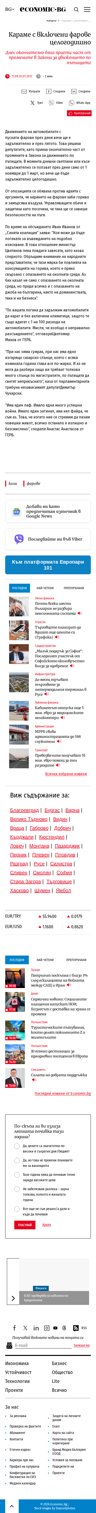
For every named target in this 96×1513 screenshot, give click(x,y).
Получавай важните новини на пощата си (47, 1338)
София (64, 872)
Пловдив (65, 854)
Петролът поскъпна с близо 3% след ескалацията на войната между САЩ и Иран (59, 980)
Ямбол (63, 890)
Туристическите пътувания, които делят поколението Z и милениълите (58, 1032)
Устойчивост (18, 1372)
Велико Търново (29, 819)
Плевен (40, 854)
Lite (56, 1381)
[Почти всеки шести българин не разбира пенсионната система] (19, 606)
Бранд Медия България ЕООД (69, 1452)
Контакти (16, 1439)
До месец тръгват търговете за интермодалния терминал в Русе (60, 687)
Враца (17, 828)
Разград (19, 863)
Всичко (59, 1390)
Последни (19, 588)
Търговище (59, 881)
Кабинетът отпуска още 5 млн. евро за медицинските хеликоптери (59, 713)
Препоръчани (74, 588)
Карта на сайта (63, 1433)
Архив (46, 1225)
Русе (39, 863)
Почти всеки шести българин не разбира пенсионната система (56, 608)
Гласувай (25, 1225)
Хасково (19, 890)
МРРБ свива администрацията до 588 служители (58, 736)
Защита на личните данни (66, 1418)
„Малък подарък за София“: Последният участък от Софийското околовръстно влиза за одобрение (59, 658)
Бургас (52, 810)
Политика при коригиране (62, 1441)
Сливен (18, 872)
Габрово (39, 828)
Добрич (62, 828)
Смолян (42, 872)
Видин (60, 819)
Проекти (14, 1390)
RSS (84, 1328)
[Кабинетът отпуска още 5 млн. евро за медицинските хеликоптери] (19, 711)
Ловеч (17, 846)
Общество (62, 1372)
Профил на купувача (24, 1466)
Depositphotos (65, 1508)
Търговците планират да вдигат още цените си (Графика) (58, 632)
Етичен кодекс (20, 1450)
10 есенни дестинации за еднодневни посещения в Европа (59, 1053)
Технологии (17, 1381)
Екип (56, 1426)
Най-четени (45, 588)
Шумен (42, 890)
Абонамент (17, 1433)
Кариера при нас (22, 1460)
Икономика (17, 1363)
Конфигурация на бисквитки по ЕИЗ (23, 1475)
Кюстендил (51, 837)
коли (13, 483)
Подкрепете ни (63, 1466)
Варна (72, 810)
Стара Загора (25, 881)
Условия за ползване (67, 1460)
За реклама (18, 1416)
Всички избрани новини (66, 774)
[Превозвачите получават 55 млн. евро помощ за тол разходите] (19, 758)
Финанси (40, 1288)
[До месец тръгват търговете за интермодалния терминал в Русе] (19, 682)
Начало (51, 20)
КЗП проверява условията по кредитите (46, 1298)
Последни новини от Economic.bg (63, 1094)
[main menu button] (87, 9)
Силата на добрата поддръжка (59, 1075)
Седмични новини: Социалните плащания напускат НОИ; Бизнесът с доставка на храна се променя (60, 1006)
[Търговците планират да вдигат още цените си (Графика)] (19, 630)
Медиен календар (22, 1483)
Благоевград (24, 810)
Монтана (39, 846)
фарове (33, 483)
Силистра (61, 863)
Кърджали (21, 837)
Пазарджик (67, 846)
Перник (18, 854)
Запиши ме (82, 1345)
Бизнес (59, 1363)
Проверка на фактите (25, 1426)
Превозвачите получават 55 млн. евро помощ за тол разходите (60, 760)
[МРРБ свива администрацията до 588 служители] (19, 734)
